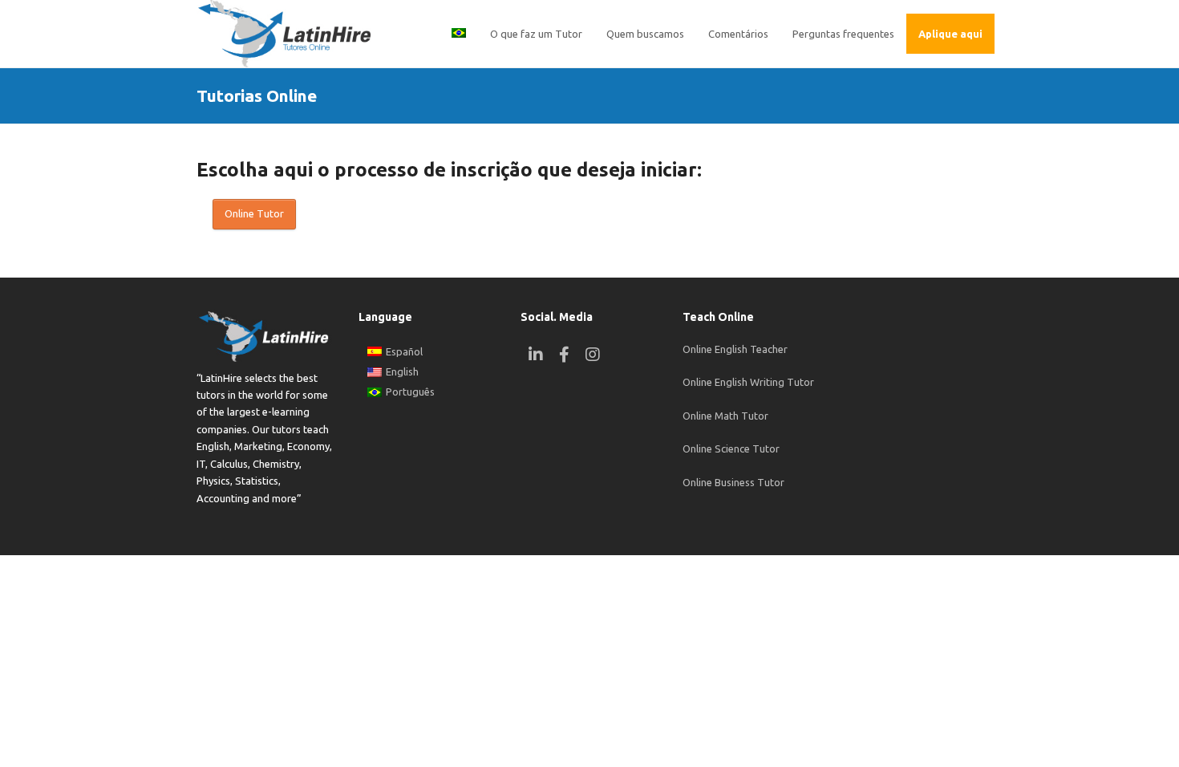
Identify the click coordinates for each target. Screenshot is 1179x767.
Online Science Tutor (731, 448)
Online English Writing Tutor (748, 382)
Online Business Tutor (733, 482)
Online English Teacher (735, 349)
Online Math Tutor (725, 415)
